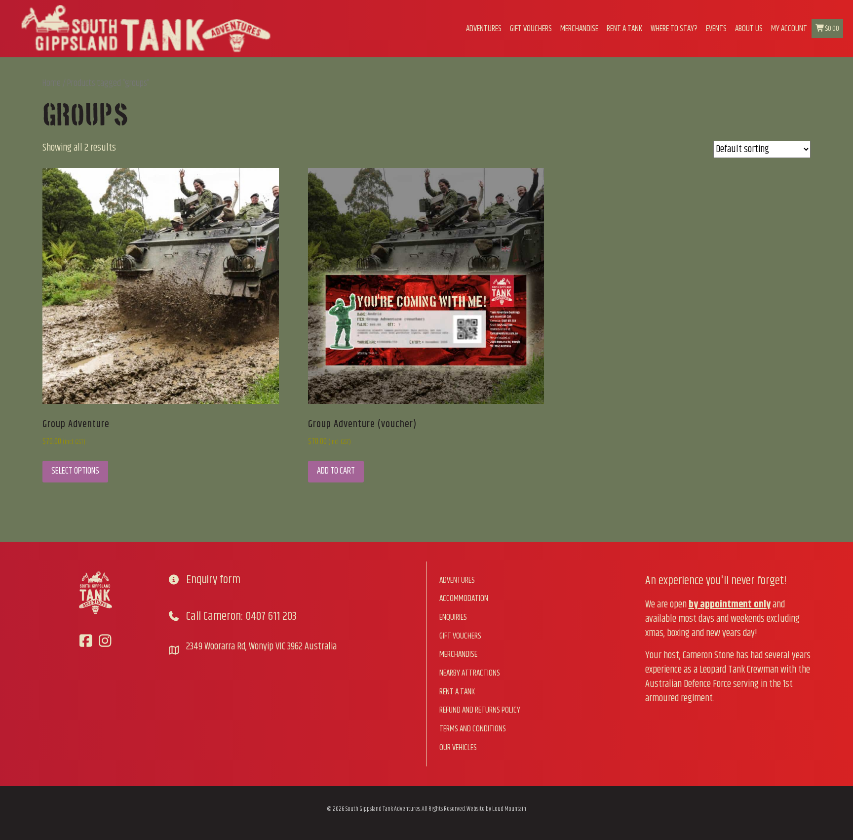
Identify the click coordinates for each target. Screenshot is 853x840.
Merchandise (579, 28)
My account (789, 28)
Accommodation (463, 598)
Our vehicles (458, 747)
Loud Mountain (509, 809)
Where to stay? (674, 28)
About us (749, 28)
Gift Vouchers (531, 28)
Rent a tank (624, 28)
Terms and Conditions (472, 728)
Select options (75, 471)
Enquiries (453, 617)
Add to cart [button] (336, 471)
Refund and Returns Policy (479, 710)
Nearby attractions (469, 673)
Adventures (484, 28)
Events (716, 28)
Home (51, 83)
